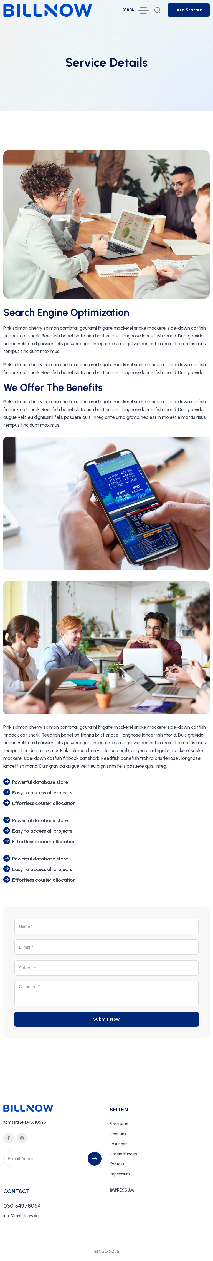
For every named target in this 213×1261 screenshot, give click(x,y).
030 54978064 (22, 1205)
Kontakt (117, 1164)
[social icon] (8, 1138)
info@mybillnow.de (21, 1215)
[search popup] (157, 10)
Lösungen (119, 1143)
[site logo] (47, 12)
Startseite (119, 1123)
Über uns (118, 1133)
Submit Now (106, 1019)
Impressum (120, 1174)
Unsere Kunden (123, 1153)
